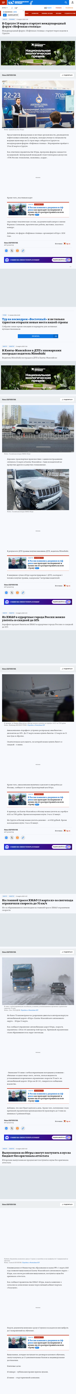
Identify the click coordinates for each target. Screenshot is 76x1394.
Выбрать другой (13, 15)
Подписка (69, 8)
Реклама (59, 8)
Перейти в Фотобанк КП (36, 725)
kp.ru (68, 244)
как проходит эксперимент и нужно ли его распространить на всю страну (46, 211)
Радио (49, 8)
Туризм (4, 315)
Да (5, 15)
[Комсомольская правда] (18, 2)
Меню (3, 2)
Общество (30, 204)
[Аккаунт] (72, 2)
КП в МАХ (58, 13)
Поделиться (68, 75)
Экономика (12, 19)
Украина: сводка (47, 13)
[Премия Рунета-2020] (31, 2)
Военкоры (35, 13)
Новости (5, 19)
